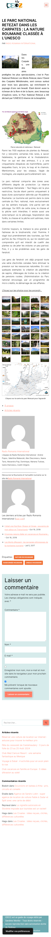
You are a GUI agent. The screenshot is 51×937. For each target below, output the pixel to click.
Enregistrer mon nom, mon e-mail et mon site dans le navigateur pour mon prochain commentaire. (25, 673)
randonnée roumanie (12, 563)
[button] (46, 5)
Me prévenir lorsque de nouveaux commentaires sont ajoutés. (21, 687)
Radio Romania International (21, 43)
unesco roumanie (34, 563)
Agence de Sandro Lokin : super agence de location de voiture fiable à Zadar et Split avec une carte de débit (25, 797)
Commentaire (12, 610)
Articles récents (12, 410)
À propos (9, 405)
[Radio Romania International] (18, 448)
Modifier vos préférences (18, 931)
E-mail (9, 655)
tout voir (20, 518)
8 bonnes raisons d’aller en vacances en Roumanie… (27, 534)
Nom (8, 644)
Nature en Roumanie (24, 557)
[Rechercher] (46, 723)
